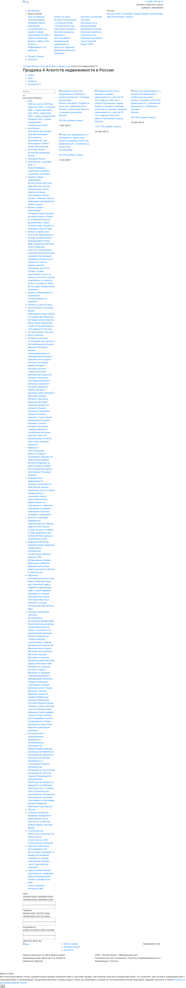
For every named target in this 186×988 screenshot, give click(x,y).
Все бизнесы (34, 10)
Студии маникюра (37, 532)
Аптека (31, 152)
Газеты (31, 885)
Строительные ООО (38, 125)
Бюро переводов (36, 244)
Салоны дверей (46, 712)
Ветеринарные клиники (39, 560)
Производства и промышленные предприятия (89, 26)
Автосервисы (34, 137)
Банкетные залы (46, 578)
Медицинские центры (39, 566)
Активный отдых (36, 213)
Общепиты (59, 53)
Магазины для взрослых (40, 651)
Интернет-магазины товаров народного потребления (38, 429)
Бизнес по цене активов (40, 304)
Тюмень (129, 16)
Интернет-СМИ (35, 888)
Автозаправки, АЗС (37, 849)
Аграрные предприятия (39, 815)
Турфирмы (48, 873)
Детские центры (42, 186)
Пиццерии (33, 596)
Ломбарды (40, 168)
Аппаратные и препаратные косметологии (35, 551)
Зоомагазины (35, 627)
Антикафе (33, 578)
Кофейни (46, 590)
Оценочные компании (39, 171)
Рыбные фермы (36, 824)
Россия (135, 13)
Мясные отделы (45, 703)
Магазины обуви (36, 660)
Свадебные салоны (43, 718)
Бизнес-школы (35, 183)
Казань (145, 13)
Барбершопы (34, 520)
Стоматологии (35, 572)
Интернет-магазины (64, 32)
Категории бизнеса (32, 98)
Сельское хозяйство (91, 32)
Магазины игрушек (37, 654)
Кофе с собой (35, 590)
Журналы (40, 885)
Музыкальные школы (38, 189)
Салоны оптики (36, 715)
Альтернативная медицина (41, 545)
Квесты (42, 216)
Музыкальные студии (38, 222)
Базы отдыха (48, 313)
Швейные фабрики (37, 803)
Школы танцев (35, 204)
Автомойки (34, 131)
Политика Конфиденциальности (144, 958)
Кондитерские (44, 587)
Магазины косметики (38, 657)
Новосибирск (118, 16)
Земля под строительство (41, 834)
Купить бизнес (35, 13)
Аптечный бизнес (36, 20)
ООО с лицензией (37, 110)
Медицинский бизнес (65, 50)
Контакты (32, 59)
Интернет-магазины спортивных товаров (39, 411)
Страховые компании (39, 174)
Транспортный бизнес (91, 38)
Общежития (47, 323)
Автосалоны (34, 621)
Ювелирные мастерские (40, 806)
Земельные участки (38, 490)
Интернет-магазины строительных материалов (40, 417)
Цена (30, 78)
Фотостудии (34, 286)
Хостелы (48, 329)
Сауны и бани (45, 228)
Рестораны (44, 596)
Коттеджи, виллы (37, 320)
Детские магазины (44, 624)
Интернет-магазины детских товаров (37, 368)
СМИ (90, 44)
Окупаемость (34, 84)
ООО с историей (46, 107)
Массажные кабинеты (39, 563)
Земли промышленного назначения (41, 493)
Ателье (46, 240)
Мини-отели (34, 323)
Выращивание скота (38, 818)
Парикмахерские (37, 523)
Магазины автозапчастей (40, 645)
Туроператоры (35, 873)
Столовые (42, 602)
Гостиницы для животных (41, 317)
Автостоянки (35, 852)
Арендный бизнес (36, 23)
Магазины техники (37, 691)
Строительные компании (40, 843)
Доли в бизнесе (67, 29)
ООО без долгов (36, 104)
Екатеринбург (156, 13)
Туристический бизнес (39, 870)
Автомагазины (35, 618)
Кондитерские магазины (40, 633)
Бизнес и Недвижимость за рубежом (37, 47)
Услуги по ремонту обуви (40, 283)
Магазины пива (44, 663)
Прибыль (32, 81)
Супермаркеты (36, 721)
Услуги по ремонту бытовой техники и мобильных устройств (41, 277)
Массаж (46, 219)
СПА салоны (43, 526)
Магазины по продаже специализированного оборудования (39, 675)
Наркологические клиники (41, 569)
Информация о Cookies (106, 961)
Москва (111, 13)
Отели (31, 326)
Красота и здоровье (64, 47)
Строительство (88, 35)
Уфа (109, 16)
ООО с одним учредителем (41, 116)
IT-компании (34, 341)
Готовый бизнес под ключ (41, 332)
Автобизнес (39, 16)
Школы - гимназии (37, 198)
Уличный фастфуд (37, 605)
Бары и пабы (34, 581)
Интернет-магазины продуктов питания (38, 405)
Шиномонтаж (41, 146)
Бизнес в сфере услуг (38, 41)
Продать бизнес (36, 56)
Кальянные (38, 584)
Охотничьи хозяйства (39, 821)
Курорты (50, 320)
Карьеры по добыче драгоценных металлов (40, 459)
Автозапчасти (48, 341)
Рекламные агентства (38, 268)
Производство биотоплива (41, 770)
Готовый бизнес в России (35, 66)
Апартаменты (35, 313)
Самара (137, 13)
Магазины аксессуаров (39, 648)
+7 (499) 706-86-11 (153, 1)
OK (2, 986)
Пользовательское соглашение (110, 958)
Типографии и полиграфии (41, 800)
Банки (31, 168)
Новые (31, 75)
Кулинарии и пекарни (38, 593)
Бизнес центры (40, 487)
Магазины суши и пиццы (40, 688)
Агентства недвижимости (41, 234)
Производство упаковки (40, 797)
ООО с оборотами (42, 113)
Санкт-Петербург (124, 13)
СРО (46, 840)
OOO (30, 16)
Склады (32, 271)
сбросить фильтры (32, 940)
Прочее (98, 29)
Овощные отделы (37, 706)
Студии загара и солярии (41, 529)
